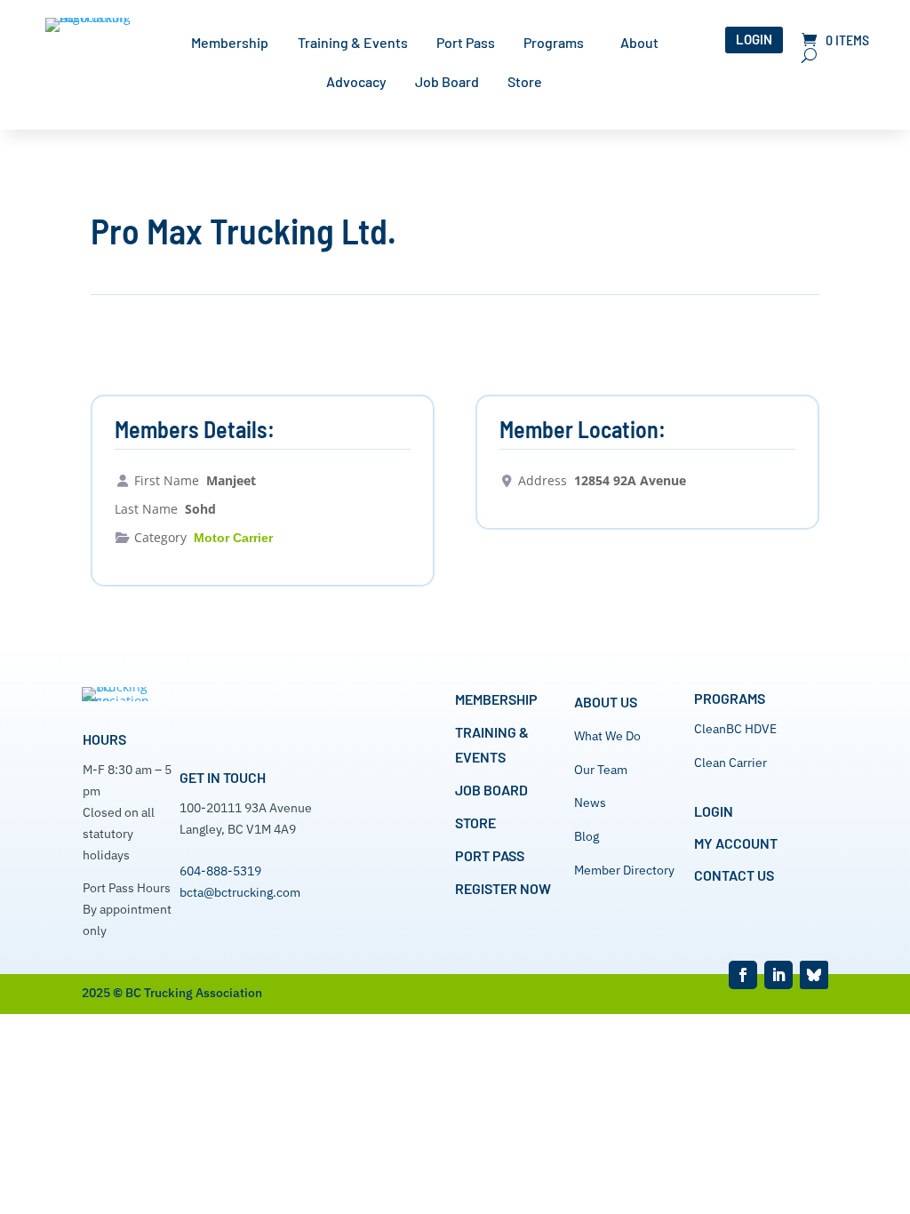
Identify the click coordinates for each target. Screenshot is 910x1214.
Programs (553, 43)
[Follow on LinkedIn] (778, 975)
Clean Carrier (730, 763)
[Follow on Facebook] (743, 975)
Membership (229, 43)
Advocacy (356, 83)
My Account (736, 843)
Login (754, 39)
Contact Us (734, 875)
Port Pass (465, 43)
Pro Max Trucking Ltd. (243, 230)
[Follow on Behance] (814, 975)
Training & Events (353, 43)
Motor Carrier (233, 538)
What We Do (607, 736)
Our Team (600, 770)
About (639, 43)
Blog (586, 836)
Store (524, 83)
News (590, 803)
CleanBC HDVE (735, 729)
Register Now (503, 888)
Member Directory (624, 870)
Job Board (447, 83)
